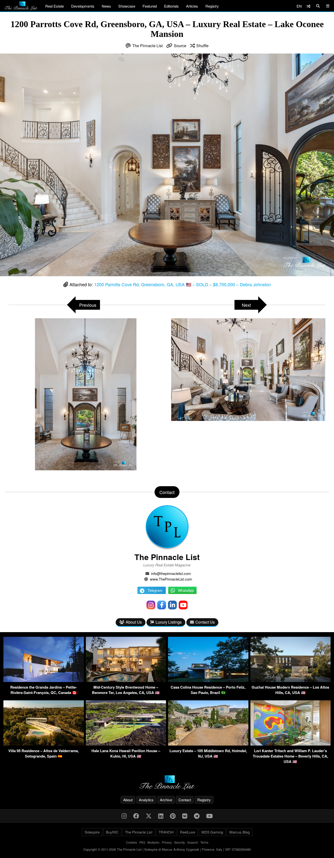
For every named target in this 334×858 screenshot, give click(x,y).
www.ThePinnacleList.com (171, 579)
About (128, 799)
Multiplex (153, 842)
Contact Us (205, 622)
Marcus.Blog (239, 832)
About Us (134, 622)
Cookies (131, 842)
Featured (150, 6)
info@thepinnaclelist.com (171, 573)
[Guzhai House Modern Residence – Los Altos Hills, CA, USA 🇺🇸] (290, 680)
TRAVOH (166, 832)
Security (179, 842)
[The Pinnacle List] (167, 782)
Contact (184, 799)
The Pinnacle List (147, 45)
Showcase (126, 6)
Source (180, 45)
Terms (204, 842)
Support (192, 842)
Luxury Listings (169, 622)
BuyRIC (112, 832)
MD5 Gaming (212, 832)
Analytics (146, 799)
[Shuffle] (308, 6)
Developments (82, 6)
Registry (212, 6)
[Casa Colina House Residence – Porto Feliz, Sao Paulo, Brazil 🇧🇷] (208, 680)
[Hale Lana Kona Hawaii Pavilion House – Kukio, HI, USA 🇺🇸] (126, 744)
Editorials (171, 6)
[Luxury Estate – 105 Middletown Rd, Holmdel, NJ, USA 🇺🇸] (208, 744)
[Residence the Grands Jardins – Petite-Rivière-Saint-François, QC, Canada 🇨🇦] (43, 680)
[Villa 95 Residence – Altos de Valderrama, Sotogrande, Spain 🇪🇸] (43, 744)
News (106, 6)
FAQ (142, 842)
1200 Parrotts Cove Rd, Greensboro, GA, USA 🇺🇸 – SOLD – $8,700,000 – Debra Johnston (182, 284)
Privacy (167, 842)
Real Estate (54, 6)
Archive (166, 799)
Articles (192, 6)
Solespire (92, 832)
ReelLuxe (187, 832)
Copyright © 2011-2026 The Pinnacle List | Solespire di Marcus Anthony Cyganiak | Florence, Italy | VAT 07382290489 (167, 849)
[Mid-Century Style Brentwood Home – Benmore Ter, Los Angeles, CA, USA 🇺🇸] (126, 680)
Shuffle (202, 45)
